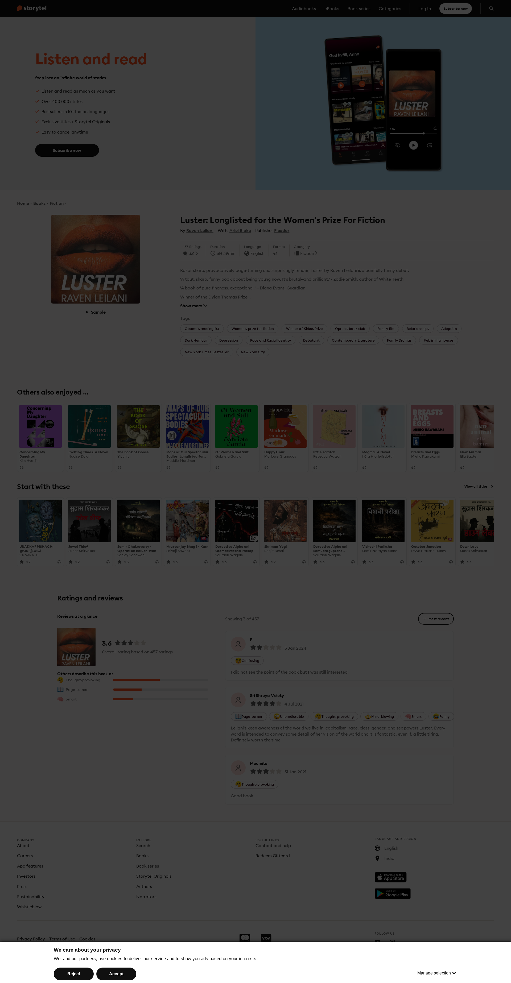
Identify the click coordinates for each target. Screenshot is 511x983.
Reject (73, 974)
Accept (116, 974)
